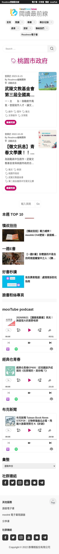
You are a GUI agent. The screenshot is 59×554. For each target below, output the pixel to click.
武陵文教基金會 (15, 177)
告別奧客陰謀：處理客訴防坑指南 (41, 279)
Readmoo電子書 (29, 34)
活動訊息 (12, 83)
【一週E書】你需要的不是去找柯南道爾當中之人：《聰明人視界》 (40, 256)
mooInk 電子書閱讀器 (13, 515)
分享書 (41, 2)
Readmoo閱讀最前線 (10, 2)
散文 (27, 111)
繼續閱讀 (10, 122)
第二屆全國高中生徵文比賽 (21, 181)
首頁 (9, 22)
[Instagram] (20, 483)
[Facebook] (5, 483)
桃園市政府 (13, 173)
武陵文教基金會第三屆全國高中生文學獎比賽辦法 (19, 92)
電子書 (34, 2)
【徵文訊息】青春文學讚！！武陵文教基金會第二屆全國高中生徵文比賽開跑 (19, 150)
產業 (13, 28)
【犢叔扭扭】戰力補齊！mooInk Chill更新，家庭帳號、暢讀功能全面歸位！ (39, 233)
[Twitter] (13, 483)
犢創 (47, 2)
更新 (25, 28)
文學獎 (24, 115)
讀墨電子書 (8, 508)
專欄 (29, 22)
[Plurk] (34, 483)
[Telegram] (42, 483)
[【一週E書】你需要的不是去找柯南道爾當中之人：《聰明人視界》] (13, 258)
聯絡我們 (40, 28)
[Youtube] (27, 483)
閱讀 (17, 22)
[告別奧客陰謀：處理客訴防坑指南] (13, 281)
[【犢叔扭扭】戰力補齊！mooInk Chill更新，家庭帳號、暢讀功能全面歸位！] (13, 235)
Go (38, 204)
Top (53, 502)
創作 (10, 111)
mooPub (53, 2)
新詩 (19, 169)
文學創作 (12, 115)
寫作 (19, 111)
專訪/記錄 (44, 22)
